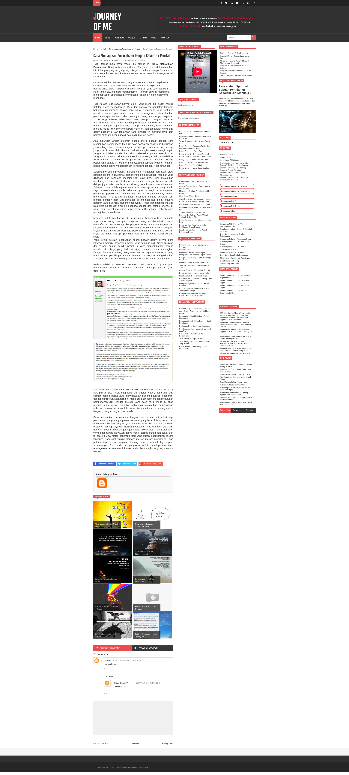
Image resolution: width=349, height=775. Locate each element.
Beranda (135, 744)
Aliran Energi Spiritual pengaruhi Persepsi (195, 199)
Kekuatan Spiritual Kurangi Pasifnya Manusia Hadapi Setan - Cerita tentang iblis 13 (235, 324)
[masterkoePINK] (232, 3)
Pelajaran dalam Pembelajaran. (232, 252)
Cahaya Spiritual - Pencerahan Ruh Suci (195, 270)
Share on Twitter (129, 464)
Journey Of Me (107, 21)
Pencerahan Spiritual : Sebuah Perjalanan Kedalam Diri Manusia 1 (235, 89)
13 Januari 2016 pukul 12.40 (148, 683)
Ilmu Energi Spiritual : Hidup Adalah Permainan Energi (193, 231)
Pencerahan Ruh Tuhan (230, 206)
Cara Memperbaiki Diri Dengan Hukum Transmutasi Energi (194, 290)
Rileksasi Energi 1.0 (228, 154)
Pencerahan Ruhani (229, 196)
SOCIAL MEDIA (118, 37)
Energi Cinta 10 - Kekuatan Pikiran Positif (195, 157)
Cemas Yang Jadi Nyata (229, 264)
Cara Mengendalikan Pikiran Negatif (234, 382)
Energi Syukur (225, 157)
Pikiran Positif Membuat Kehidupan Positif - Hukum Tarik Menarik (193, 294)
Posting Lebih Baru (100, 744)
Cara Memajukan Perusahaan (129, 60)
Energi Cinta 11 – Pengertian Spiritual (194, 154)
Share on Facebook (107, 464)
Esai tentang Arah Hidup (229, 261)
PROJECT (131, 37)
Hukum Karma (185, 250)
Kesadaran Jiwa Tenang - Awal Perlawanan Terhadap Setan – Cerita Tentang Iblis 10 (234, 343)
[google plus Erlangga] (254, 3)
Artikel (154, 37)
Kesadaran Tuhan (228, 211)
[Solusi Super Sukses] (237, 3)
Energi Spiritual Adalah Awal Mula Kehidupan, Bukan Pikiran (192, 226)
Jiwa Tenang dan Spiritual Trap (191, 339)
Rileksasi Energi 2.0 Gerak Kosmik (234, 53)
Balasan (109, 677)
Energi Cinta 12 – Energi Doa (190, 151)
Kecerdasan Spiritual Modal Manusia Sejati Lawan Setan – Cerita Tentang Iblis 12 (236, 331)
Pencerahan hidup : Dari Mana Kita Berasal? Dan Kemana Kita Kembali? (234, 164)
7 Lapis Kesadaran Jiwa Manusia (192, 212)
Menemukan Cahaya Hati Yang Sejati (235, 258)
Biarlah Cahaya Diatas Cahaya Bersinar (194, 308)
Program (165, 37)
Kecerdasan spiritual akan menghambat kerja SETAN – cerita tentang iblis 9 (235, 349)
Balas (106, 669)
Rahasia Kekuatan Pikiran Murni (233, 385)
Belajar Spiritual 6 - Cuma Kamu (233, 247)
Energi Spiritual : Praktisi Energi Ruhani (194, 273)
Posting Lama (167, 744)
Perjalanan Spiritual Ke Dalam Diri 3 (235, 191)
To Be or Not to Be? (228, 250)
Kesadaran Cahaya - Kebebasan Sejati (235, 239)
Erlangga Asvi (121, 683)
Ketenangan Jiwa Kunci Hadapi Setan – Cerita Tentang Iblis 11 (235, 337)
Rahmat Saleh (110, 661)
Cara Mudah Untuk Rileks (189, 196)
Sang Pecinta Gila (227, 293)
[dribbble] (242, 3)
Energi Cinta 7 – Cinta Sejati (190, 165)
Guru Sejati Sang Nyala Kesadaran (234, 255)
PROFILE (106, 37)
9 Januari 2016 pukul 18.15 (129, 661)
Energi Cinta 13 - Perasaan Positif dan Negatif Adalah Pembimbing (194, 147)
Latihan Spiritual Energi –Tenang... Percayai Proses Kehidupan (233, 169)
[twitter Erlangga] (226, 3)
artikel (116, 60)
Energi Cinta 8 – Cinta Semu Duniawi (193, 162)
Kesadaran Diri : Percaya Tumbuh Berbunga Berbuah (233, 225)
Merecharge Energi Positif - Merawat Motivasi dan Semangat (234, 62)
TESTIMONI (143, 37)
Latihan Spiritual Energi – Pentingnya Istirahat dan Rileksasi (234, 179)
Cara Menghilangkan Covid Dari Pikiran (235, 374)
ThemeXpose (143, 767)
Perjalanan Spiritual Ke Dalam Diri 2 (235, 186)
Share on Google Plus (153, 464)
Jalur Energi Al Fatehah (229, 160)
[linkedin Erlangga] (248, 3)
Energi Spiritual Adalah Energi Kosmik (194, 202)
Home (97, 37)
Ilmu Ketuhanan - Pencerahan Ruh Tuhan (195, 262)
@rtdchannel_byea (185, 105)
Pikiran (142, 60)
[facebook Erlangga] (221, 3)
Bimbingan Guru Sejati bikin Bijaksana (194, 326)
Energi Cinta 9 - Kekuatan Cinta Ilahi (193, 159)
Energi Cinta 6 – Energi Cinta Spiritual (194, 168)
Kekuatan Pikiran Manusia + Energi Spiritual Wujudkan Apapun (234, 394)
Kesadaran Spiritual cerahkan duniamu (194, 205)
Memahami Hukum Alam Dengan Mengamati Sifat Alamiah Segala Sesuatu (195, 254)
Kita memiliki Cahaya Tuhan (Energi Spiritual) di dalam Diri (193, 216)
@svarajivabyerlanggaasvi (188, 118)
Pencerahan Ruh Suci (229, 201)
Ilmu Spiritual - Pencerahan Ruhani (193, 276)
